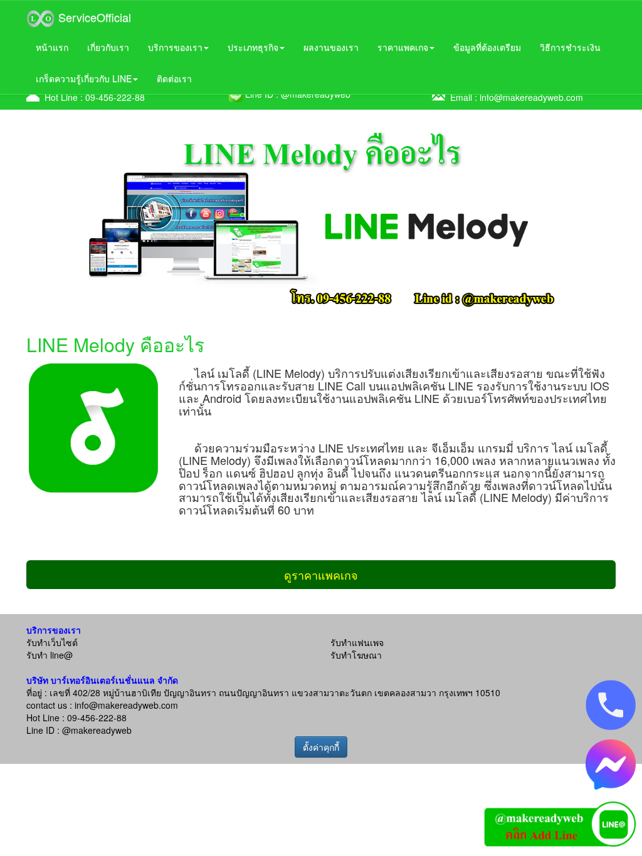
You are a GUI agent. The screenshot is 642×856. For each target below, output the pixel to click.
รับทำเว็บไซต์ (52, 642)
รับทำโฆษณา (356, 655)
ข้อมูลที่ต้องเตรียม (487, 47)
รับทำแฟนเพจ (357, 642)
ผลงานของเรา (331, 47)
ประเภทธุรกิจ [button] (253, 47)
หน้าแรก (52, 47)
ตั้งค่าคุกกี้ (321, 747)
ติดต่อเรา (174, 78)
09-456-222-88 (115, 97)
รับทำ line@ (49, 655)
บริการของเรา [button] (175, 47)
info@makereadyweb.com (531, 97)
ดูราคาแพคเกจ (321, 574)
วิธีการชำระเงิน (570, 47)
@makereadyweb (97, 730)
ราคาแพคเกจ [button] (402, 47)
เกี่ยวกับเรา (108, 47)
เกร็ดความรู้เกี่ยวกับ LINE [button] (84, 78)
